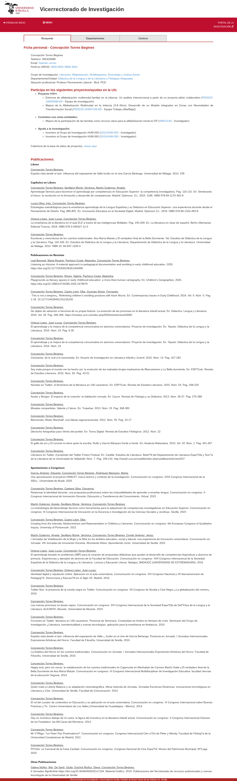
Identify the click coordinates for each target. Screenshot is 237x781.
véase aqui (90, 146)
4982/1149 (165, 120)
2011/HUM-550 (109, 132)
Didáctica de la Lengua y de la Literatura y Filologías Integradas (95, 78)
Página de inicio (15, 22)
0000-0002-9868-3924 (64, 66)
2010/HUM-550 (109, 136)
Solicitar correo (47, 62)
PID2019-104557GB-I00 (87, 109)
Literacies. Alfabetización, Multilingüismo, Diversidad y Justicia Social (99, 74)
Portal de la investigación (224, 24)
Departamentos (95, 38)
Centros (143, 38)
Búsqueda (47, 38)
